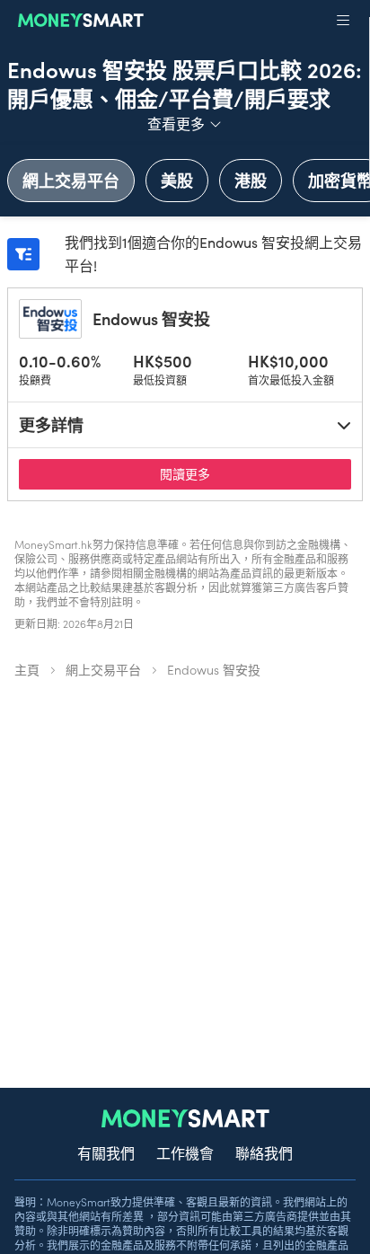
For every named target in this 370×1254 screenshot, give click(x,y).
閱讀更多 (231, 473)
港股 (250, 180)
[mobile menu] (343, 20)
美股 (177, 180)
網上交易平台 (70, 180)
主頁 (27, 669)
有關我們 (106, 1152)
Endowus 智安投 (151, 318)
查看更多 (185, 122)
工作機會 (185, 1152)
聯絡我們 (264, 1152)
